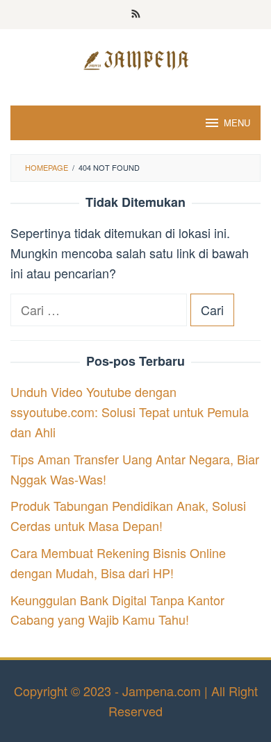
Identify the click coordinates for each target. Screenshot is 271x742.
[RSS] (136, 14)
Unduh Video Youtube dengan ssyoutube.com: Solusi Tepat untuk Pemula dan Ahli (129, 411)
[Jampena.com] (135, 58)
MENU (237, 122)
